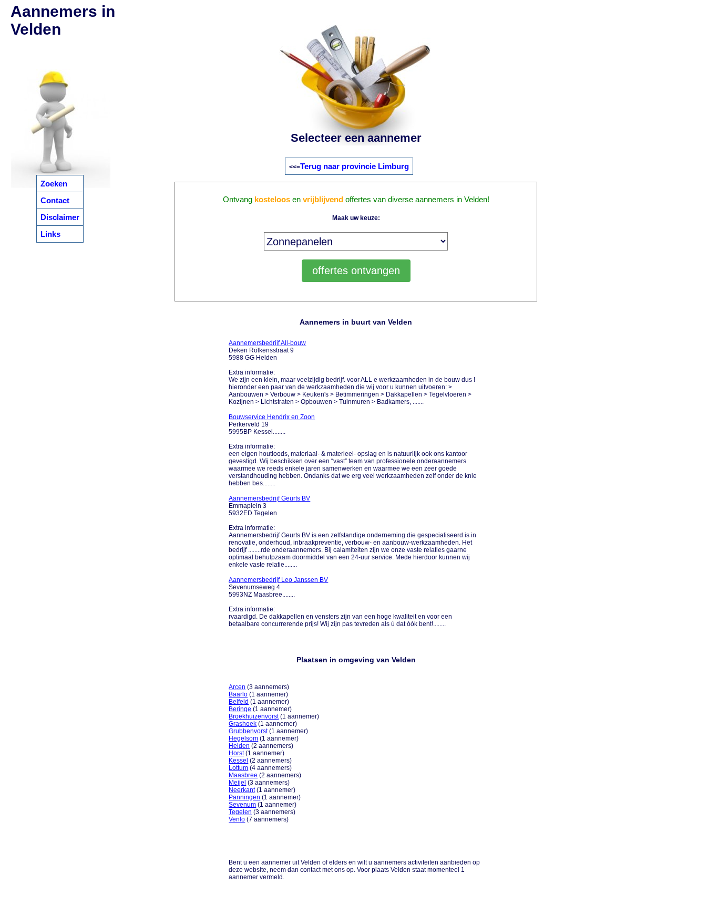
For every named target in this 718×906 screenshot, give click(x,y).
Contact (54, 200)
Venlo (237, 819)
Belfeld (239, 701)
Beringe (240, 709)
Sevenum (242, 804)
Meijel (237, 782)
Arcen (237, 687)
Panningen (244, 797)
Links (50, 234)
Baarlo (238, 694)
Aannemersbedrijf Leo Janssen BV (278, 580)
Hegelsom (243, 738)
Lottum (238, 768)
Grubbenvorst (248, 731)
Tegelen (240, 812)
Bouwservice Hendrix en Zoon (272, 417)
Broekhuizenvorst (254, 716)
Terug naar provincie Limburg (354, 166)
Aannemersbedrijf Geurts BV (269, 498)
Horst (236, 753)
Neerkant (242, 790)
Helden (239, 745)
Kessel (238, 760)
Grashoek (243, 723)
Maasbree (243, 775)
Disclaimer (59, 217)
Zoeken (53, 183)
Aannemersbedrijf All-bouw (267, 343)
